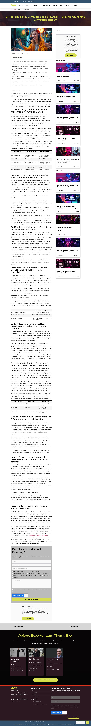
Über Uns (67, 5)
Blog (15, 9)
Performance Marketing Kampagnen (38, 535)
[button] (50, 57)
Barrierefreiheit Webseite (35, 665)
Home (20, 5)
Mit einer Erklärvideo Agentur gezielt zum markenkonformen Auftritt (30, 64)
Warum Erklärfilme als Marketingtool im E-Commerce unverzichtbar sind (31, 78)
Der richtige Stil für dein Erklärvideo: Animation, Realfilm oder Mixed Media (31, 76)
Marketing (16, 668)
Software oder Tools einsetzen (20, 575)
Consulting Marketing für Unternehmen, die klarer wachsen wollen (67, 229)
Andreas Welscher (15, 660)
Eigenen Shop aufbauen (18, 571)
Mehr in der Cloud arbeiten (35, 575)
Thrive (30, 668)
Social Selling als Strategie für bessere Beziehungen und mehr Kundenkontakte (68, 161)
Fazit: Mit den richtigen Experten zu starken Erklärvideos (27, 85)
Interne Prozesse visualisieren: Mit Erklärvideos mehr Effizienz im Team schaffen (30, 81)
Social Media (19, 670)
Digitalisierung (35, 667)
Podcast (57, 669)
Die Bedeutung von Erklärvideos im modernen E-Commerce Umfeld (30, 61)
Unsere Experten (46, 5)
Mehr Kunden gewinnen (33, 573)
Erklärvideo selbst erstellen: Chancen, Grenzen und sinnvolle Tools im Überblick (30, 69)
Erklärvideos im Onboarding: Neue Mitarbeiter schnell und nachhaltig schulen (30, 73)
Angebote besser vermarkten (19, 573)
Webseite (35, 668)
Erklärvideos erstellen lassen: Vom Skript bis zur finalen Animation (29, 66)
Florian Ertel (52, 660)
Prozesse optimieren (45, 573)
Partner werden (57, 5)
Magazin (28, 5)
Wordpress (31, 670)
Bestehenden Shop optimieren (32, 571)
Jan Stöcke (34, 659)
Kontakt (75, 5)
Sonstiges (15, 577)
